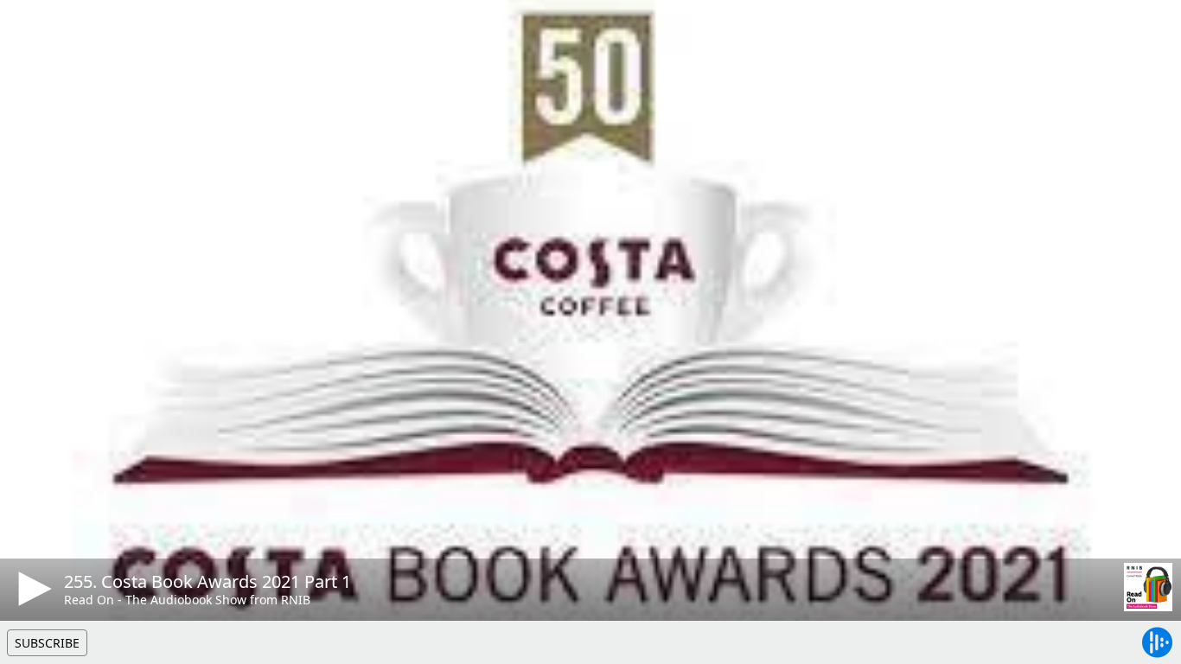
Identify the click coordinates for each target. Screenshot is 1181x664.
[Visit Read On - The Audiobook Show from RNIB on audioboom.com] (1148, 587)
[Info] (34, 30)
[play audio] (32, 589)
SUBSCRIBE (47, 643)
